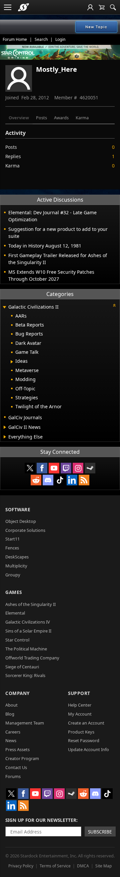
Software (17, 509)
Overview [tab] (19, 118)
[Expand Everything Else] (5, 436)
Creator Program (22, 758)
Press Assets (17, 749)
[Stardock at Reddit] (36, 480)
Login (60, 39)
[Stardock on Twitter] (30, 468)
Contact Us (16, 767)
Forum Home (15, 39)
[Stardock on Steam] (90, 468)
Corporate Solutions (25, 530)
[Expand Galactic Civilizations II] (4, 307)
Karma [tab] (82, 118)
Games (13, 592)
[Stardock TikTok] (60, 480)
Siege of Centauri (22, 667)
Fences (12, 548)
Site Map (103, 866)
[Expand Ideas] (12, 361)
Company (17, 693)
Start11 (12, 539)
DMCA (83, 866)
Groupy (12, 575)
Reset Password (83, 740)
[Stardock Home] (23, 7)
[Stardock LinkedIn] (72, 480)
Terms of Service (55, 866)
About (11, 705)
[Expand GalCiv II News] (5, 427)
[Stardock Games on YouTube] (54, 468)
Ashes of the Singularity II (30, 604)
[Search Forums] (113, 7)
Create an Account (86, 723)
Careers (12, 732)
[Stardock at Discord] (48, 480)
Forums (13, 776)
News (10, 740)
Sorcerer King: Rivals (25, 675)
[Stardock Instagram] (78, 468)
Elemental (15, 613)
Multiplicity (16, 566)
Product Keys (81, 732)
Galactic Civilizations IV (27, 622)
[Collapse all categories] (114, 305)
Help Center (79, 705)
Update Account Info (88, 749)
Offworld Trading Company (32, 658)
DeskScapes (17, 557)
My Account (80, 714)
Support (79, 693)
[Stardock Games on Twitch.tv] (66, 468)
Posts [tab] (41, 118)
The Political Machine (26, 649)
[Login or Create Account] (90, 7)
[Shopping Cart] (102, 7)
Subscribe (100, 831)
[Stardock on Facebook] (42, 468)
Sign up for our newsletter (40, 820)
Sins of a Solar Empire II (28, 631)
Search (41, 39)
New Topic (96, 27)
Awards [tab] (61, 118)
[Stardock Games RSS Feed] (84, 480)
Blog (9, 714)
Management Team (24, 723)
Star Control (17, 640)
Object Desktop (20, 521)
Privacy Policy (20, 866)
